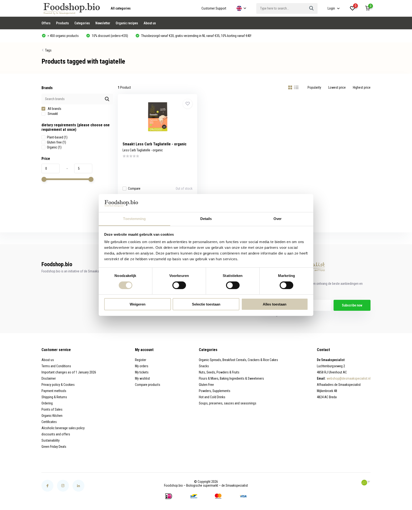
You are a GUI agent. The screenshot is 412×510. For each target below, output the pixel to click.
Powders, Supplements (214, 391)
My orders (141, 366)
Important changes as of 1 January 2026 (68, 372)
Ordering (47, 403)
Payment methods (53, 391)
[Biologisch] (366, 482)
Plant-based (57, 137)
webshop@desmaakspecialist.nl (349, 378)
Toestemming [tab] (134, 219)
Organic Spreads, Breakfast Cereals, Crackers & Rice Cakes (238, 360)
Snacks (204, 366)
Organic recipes (127, 23)
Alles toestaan (274, 304)
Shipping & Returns (54, 397)
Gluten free (56, 142)
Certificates (49, 422)
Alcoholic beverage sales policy (63, 428)
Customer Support (213, 8)
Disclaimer (48, 378)
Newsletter (102, 23)
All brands (54, 109)
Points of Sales (51, 409)
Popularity (314, 87)
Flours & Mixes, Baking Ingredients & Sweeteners (231, 378)
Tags (48, 50)
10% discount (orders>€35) (109, 36)
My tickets (142, 372)
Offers (46, 23)
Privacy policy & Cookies (58, 385)
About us (150, 23)
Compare (134, 188)
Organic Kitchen (51, 416)
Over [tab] (277, 219)
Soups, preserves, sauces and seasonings (227, 403)
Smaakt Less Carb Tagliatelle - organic (154, 144)
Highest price (362, 87)
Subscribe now (352, 305)
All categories (121, 8)
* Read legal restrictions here (282, 314)
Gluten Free (206, 385)
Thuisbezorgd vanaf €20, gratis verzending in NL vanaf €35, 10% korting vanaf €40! (195, 36)
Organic (54, 147)
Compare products (147, 385)
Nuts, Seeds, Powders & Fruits (219, 372)
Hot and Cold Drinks (212, 397)
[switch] (179, 285)
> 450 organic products (63, 36)
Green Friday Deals (53, 447)
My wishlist (142, 378)
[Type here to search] (312, 8)
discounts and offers (55, 434)
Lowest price (337, 87)
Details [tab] (206, 219)
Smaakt (52, 114)
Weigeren (137, 304)
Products (62, 23)
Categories (82, 23)
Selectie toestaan (206, 304)
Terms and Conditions (56, 366)
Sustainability (50, 440)
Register (140, 360)
